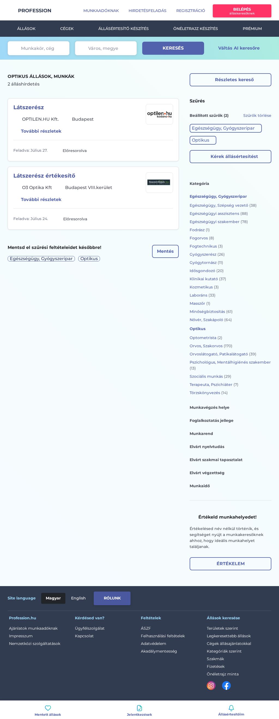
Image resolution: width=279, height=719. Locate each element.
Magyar (53, 598)
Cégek (67, 28)
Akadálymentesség (159, 651)
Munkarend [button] (201, 433)
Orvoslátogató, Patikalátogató (223, 354)
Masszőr (200, 303)
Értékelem (231, 563)
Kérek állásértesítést (234, 156)
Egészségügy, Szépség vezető (223, 205)
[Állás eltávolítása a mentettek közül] (168, 151)
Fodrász (200, 229)
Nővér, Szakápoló (211, 319)
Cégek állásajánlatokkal (229, 643)
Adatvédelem (153, 643)
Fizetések (216, 666)
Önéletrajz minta (223, 674)
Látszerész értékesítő (44, 175)
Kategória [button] (199, 183)
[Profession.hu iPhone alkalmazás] (210, 597)
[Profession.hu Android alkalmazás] (248, 597)
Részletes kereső (234, 79)
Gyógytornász (206, 262)
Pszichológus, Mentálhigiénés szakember (230, 365)
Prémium (252, 28)
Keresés (173, 48)
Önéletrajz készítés (195, 28)
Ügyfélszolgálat (90, 628)
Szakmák (215, 658)
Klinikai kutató (208, 278)
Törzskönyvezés (209, 392)
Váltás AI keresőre (239, 48)
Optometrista (206, 337)
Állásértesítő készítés (123, 28)
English (78, 598)
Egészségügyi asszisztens (219, 213)
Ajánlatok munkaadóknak (33, 628)
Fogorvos (202, 238)
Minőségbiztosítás (211, 311)
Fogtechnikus (206, 246)
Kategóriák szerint (224, 651)
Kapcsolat (84, 635)
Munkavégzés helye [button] (209, 407)
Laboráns (203, 295)
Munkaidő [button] (200, 485)
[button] (226, 128)
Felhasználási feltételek (163, 635)
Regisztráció (190, 10)
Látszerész (28, 107)
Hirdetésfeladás (147, 10)
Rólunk (112, 598)
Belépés (242, 11)
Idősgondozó (207, 270)
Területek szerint (222, 628)
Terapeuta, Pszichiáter (214, 384)
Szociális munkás (210, 376)
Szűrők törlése (257, 115)
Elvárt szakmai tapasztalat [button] (216, 459)
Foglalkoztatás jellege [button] (211, 420)
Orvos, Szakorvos (211, 345)
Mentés (165, 251)
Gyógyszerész (207, 254)
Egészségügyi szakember (219, 221)
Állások (26, 28)
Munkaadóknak (101, 10)
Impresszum (21, 635)
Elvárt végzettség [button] (207, 472)
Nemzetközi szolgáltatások (34, 643)
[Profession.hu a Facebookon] (226, 686)
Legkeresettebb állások (229, 635)
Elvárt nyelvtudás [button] (207, 446)
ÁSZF (146, 628)
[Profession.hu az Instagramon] (214, 686)
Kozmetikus (204, 287)
